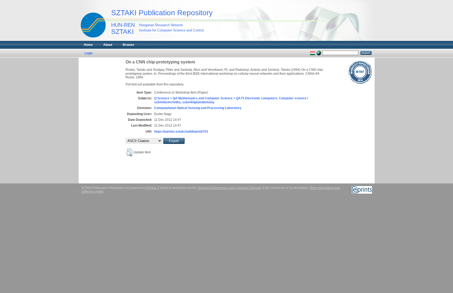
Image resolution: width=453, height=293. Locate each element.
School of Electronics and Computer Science (229, 188)
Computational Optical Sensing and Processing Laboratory (197, 108)
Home (88, 45)
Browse (128, 45)
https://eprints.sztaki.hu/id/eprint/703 (181, 131)
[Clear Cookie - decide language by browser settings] (318, 53)
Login (88, 53)
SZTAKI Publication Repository (162, 13)
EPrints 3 (152, 188)
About (107, 45)
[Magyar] (312, 53)
